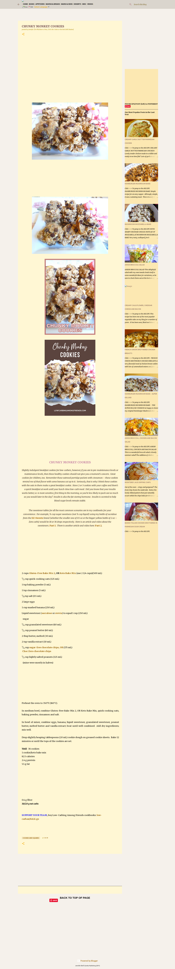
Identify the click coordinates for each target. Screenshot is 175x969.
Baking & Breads (53, 4)
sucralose (47, 613)
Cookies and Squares (31, 838)
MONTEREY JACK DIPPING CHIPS (138, 482)
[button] (23, 34)
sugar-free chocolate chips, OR (46, 647)
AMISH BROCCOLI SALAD (135, 265)
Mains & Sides (66, 4)
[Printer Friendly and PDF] (28, 8)
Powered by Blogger (89, 961)
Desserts (77, 4)
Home (25, 4)
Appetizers (40, 4)
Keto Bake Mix (68, 573)
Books (31, 4)
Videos (90, 4)
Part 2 (98, 525)
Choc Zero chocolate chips (37, 651)
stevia (58, 613)
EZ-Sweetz (37, 518)
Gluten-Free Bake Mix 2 (42, 573)
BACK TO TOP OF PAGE (75, 897)
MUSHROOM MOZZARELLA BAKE (138, 224)
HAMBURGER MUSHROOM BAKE (137, 184)
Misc (84, 4)
